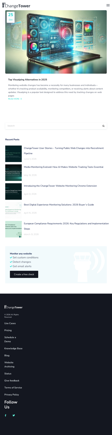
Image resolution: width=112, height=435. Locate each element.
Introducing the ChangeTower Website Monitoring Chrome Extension (60, 185)
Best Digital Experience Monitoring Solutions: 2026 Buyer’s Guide (59, 204)
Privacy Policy (11, 394)
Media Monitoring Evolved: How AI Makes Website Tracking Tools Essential (63, 167)
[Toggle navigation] (108, 5)
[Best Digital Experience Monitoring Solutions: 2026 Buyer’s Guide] (13, 210)
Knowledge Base (13, 348)
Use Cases (10, 323)
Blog (6, 355)
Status (7, 373)
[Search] (103, 126)
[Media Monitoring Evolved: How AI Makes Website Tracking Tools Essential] (13, 172)
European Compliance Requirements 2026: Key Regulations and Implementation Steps (66, 226)
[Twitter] (13, 415)
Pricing (8, 330)
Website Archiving (9, 364)
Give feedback (11, 380)
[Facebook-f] (5, 415)
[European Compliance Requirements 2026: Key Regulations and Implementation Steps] (13, 229)
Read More (14, 99)
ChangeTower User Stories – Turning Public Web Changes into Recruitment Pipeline (64, 151)
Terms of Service (13, 387)
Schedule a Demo (10, 339)
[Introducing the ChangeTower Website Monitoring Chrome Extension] (13, 191)
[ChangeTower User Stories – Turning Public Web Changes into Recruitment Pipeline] (13, 154)
